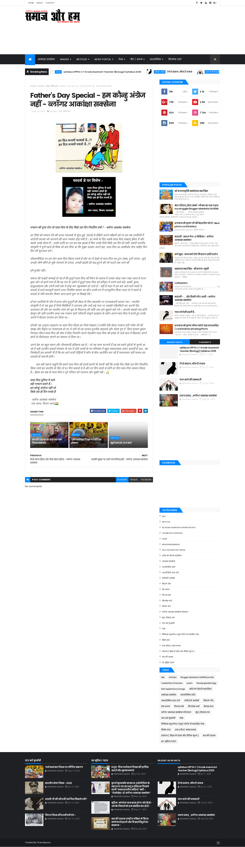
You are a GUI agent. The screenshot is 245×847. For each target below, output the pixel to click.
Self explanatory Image (173, 550)
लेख (120, 59)
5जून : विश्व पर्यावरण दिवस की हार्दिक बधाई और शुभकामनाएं (130, 768)
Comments (205, 342)
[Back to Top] (218, 843)
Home (31, 3)
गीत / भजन (136, 59)
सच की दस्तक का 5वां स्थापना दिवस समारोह (47, 441)
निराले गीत (166, 583)
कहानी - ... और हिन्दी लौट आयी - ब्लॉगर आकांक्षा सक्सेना (194, 298)
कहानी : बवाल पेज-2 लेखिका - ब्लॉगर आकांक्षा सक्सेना (194, 238)
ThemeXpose (43, 842)
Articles (81, 59)
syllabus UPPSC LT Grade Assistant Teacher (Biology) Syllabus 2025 (81, 71)
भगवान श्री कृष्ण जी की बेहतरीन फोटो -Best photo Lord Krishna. (197, 224)
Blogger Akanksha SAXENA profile (179, 527)
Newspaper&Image (171, 544)
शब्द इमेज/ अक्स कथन (171, 645)
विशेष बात (54, 86)
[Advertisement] (159, 30)
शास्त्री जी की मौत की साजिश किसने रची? (66, 799)
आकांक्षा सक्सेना (46, 59)
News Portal (102, 59)
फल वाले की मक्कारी (213, 71)
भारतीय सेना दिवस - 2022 (58, 783)
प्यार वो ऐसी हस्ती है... (185, 312)
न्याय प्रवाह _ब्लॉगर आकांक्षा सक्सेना (198, 395)
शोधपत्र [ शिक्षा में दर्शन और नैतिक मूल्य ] (178, 651)
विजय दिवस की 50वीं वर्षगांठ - (60, 815)
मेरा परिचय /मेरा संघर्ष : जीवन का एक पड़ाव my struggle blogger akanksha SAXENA (196, 207)
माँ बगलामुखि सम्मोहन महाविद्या (191, 191)
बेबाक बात (166, 606)
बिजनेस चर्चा (174, 59)
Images (64, 59)
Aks (164, 516)
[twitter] (201, 3)
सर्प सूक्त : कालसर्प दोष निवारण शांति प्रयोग (196, 254)
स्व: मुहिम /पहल (168, 662)
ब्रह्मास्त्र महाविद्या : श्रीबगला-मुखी (191, 268)
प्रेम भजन (166, 589)
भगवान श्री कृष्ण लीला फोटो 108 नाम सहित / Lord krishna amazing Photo (196, 327)
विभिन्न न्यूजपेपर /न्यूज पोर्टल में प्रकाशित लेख (180, 634)
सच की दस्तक (167, 657)
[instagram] (210, 3)
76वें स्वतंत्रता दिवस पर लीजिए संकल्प (86, 441)
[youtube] (206, 3)
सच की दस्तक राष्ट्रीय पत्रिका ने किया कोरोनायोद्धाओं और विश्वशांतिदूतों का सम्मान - (129, 822)
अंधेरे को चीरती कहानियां (192, 72)
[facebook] (197, 3)
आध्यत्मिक (155, 59)
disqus (134, 479)
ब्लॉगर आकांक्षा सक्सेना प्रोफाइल (175, 612)
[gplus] (215, 3)
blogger (122, 479)
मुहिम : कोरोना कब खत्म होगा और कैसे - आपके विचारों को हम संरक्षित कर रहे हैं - (131, 804)
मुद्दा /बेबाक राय (168, 617)
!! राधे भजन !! (180, 283)
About (39, 3)
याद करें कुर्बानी (168, 623)
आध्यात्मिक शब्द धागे (170, 572)
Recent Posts (174, 342)
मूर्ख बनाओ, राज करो (121, 443)
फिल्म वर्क (166, 595)
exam (164, 538)
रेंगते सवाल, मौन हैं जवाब (158, 71)
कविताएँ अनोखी (139, 72)
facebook (146, 479)
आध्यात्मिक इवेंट (168, 567)
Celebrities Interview (172, 533)
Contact (50, 3)
